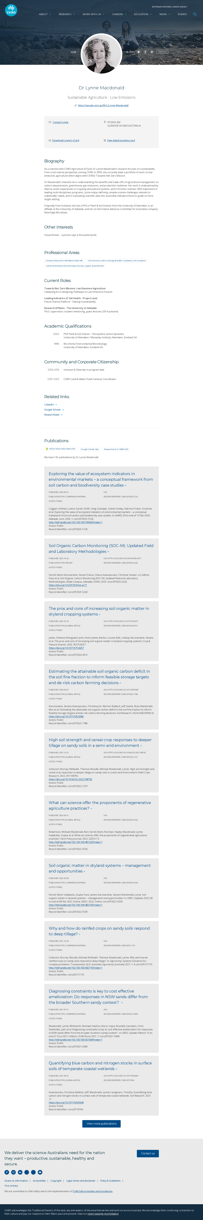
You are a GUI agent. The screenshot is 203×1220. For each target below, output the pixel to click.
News (163, 14)
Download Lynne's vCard (65, 140)
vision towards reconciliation (103, 1213)
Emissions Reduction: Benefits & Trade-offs (64, 260)
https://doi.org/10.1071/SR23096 (66, 716)
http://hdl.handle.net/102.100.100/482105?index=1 (75, 905)
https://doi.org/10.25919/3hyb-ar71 (68, 585)
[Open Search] (195, 14)
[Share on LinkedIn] (152, 52)
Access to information (16, 1180)
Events (182, 14)
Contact (162, 52)
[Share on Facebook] (145, 52)
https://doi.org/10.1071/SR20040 (66, 1102)
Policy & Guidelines (110, 1180)
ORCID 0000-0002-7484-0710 (62, 449)
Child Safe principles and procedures (92, 1191)
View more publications (101, 1123)
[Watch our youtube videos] (40, 1172)
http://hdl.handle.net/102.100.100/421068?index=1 (75, 1039)
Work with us (92, 14)
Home (73, 51)
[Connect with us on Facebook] (6, 1172)
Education (141, 14)
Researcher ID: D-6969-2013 (116, 449)
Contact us (148, 1153)
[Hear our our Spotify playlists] (26, 1172)
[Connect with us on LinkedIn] (20, 1172)
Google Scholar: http (90, 449)
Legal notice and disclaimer (80, 1180)
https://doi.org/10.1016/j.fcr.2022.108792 (70, 779)
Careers (117, 14)
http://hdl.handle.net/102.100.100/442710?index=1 (75, 967)
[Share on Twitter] (138, 52)
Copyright (56, 1180)
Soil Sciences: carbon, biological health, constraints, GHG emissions (117, 260)
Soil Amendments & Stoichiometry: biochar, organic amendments (75, 266)
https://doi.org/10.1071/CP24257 (66, 648)
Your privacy (11, 1185)
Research (65, 14)
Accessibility (39, 1180)
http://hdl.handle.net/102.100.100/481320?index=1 (75, 842)
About (43, 14)
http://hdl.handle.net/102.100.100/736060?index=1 (75, 522)
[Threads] (33, 1172)
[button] (60, 122)
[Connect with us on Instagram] (13, 1172)
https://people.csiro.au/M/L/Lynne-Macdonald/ (103, 105)
